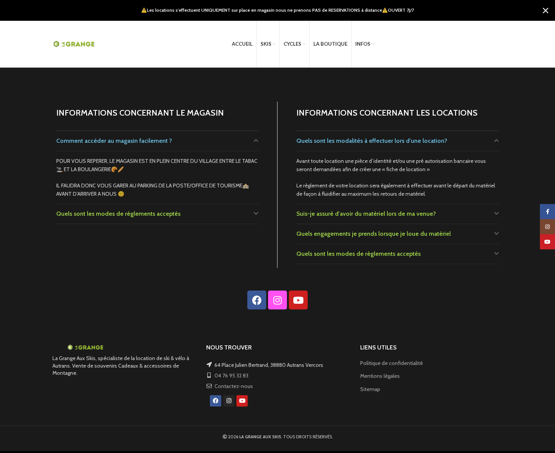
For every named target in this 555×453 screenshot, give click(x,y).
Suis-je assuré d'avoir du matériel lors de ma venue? (366, 213)
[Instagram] (277, 300)
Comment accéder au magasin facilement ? (114, 140)
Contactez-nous (233, 386)
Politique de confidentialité (391, 363)
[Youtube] (298, 300)
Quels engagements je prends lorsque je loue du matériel (373, 233)
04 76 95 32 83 (231, 375)
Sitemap (370, 389)
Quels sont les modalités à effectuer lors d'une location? (371, 140)
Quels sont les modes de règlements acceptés (118, 213)
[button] (157, 141)
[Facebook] (256, 300)
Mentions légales (380, 376)
